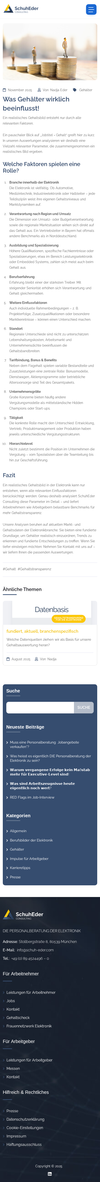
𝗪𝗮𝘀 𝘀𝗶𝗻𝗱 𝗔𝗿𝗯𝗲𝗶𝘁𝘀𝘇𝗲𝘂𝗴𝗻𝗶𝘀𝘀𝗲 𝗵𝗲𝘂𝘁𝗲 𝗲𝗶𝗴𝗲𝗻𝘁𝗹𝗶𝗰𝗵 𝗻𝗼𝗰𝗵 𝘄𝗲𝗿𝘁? (42, 786)
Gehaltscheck (18, 1017)
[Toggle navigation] (91, 9)
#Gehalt (9, 569)
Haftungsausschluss (24, 1144)
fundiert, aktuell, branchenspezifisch (42, 631)
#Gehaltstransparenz (34, 569)
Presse (15, 877)
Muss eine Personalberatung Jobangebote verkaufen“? (44, 744)
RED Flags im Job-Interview (32, 797)
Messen (13, 1068)
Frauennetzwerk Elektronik (29, 1026)
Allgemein (18, 831)
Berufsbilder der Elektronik (31, 840)
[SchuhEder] (20, 9)
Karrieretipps (20, 868)
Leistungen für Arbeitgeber (30, 1060)
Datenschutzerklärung (25, 1119)
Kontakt (13, 1009)
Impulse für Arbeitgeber (29, 859)
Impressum (16, 1136)
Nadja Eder (59, 90)
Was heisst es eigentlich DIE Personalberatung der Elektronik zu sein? (50, 758)
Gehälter (85, 90)
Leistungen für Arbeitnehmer (31, 992)
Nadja (52, 659)
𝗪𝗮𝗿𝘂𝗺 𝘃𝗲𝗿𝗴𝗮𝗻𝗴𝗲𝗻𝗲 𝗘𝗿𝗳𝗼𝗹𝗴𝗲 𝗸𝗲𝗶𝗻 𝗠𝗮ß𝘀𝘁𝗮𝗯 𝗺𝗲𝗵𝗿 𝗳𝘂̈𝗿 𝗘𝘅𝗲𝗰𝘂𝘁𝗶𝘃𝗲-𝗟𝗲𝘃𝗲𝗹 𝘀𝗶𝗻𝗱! (50, 772)
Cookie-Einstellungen (25, 1128)
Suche (83, 707)
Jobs (11, 1001)
